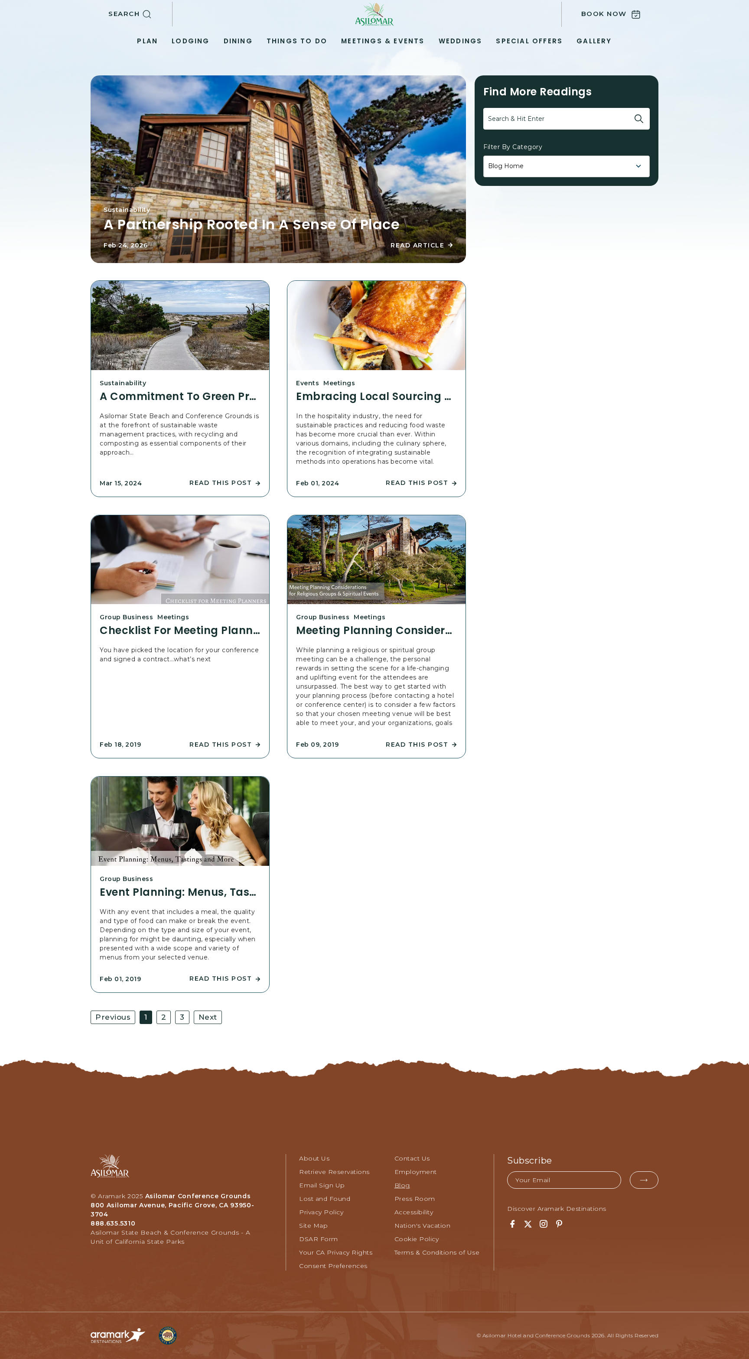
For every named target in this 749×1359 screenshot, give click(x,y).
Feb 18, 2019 (120, 744)
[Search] (639, 118)
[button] (140, 14)
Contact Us (412, 1158)
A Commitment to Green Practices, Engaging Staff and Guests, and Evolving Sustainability (180, 396)
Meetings (339, 383)
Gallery (594, 41)
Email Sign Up (322, 1185)
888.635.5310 (113, 1223)
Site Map (313, 1225)
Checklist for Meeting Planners (180, 630)
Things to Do (297, 41)
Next (208, 1017)
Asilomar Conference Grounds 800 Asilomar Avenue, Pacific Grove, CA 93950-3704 (172, 1205)
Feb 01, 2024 (317, 483)
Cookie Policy (416, 1239)
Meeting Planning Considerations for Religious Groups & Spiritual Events (376, 630)
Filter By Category (512, 147)
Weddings (460, 41)
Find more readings (537, 92)
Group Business (126, 617)
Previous (112, 1017)
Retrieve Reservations (334, 1172)
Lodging (190, 41)
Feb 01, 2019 (120, 979)
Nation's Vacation (422, 1225)
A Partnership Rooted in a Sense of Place (252, 224)
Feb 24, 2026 (125, 245)
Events (307, 383)
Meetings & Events (382, 41)
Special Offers (529, 41)
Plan (147, 41)
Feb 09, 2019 (317, 744)
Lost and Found (324, 1199)
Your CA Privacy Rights (335, 1252)
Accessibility (413, 1212)
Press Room (414, 1199)
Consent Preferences (333, 1266)
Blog (402, 1185)
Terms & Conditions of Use (437, 1252)
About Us (314, 1158)
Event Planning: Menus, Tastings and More (180, 892)
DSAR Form (318, 1239)
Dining (238, 41)
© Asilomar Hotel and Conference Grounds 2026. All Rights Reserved (568, 1335)
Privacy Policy (321, 1212)
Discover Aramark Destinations (556, 1209)
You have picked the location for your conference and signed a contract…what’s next (179, 654)
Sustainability (127, 210)
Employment (415, 1172)
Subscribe (529, 1160)
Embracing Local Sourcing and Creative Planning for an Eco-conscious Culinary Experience (376, 396)
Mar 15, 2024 (121, 483)
